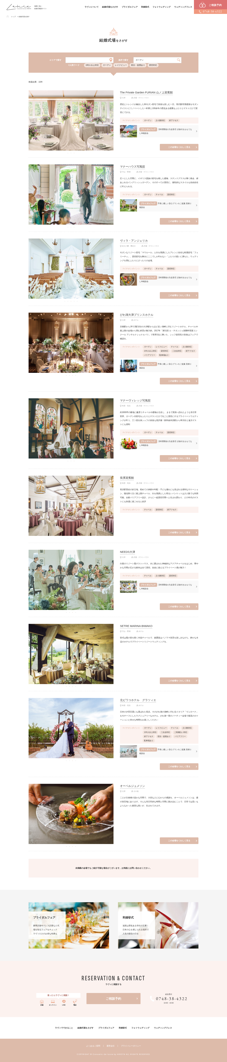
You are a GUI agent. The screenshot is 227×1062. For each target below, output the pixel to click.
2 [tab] (71, 152)
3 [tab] (74, 152)
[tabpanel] (71, 120)
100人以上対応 (92, 65)
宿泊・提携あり (138, 65)
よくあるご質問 (93, 1046)
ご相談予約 (113, 998)
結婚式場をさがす (110, 7)
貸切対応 (153, 65)
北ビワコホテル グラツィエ (138, 700)
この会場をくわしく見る (179, 147)
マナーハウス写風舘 (132, 166)
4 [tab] (74, 301)
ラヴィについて (92, 7)
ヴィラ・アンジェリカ (134, 240)
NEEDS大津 (127, 551)
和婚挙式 (145, 7)
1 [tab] (67, 152)
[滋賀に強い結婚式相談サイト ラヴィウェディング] (19, 5)
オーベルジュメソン (132, 786)
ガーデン (107, 65)
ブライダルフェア (130, 7)
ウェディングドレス (183, 7)
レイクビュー (121, 65)
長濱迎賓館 (127, 477)
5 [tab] (77, 301)
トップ (13, 16)
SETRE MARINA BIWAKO (136, 626)
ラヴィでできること (64, 1028)
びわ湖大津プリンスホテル (136, 314)
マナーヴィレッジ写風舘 (135, 400)
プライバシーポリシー (131, 1046)
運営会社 (111, 1046)
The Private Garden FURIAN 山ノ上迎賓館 (146, 92)
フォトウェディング (162, 7)
